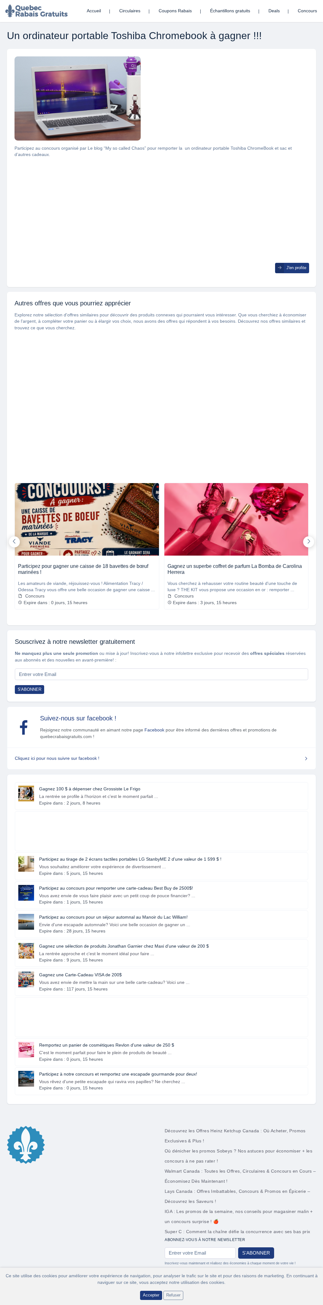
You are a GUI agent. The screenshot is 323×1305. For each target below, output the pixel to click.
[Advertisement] (161, 219)
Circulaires (129, 11)
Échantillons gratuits (230, 11)
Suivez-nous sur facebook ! (78, 718)
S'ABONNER (29, 689)
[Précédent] (14, 541)
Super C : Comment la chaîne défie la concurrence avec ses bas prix (237, 1231)
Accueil (94, 11)
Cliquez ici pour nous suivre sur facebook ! (57, 758)
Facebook (154, 730)
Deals (274, 11)
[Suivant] (308, 541)
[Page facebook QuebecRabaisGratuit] (23, 727)
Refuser (173, 1295)
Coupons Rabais (175, 11)
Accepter (151, 1295)
